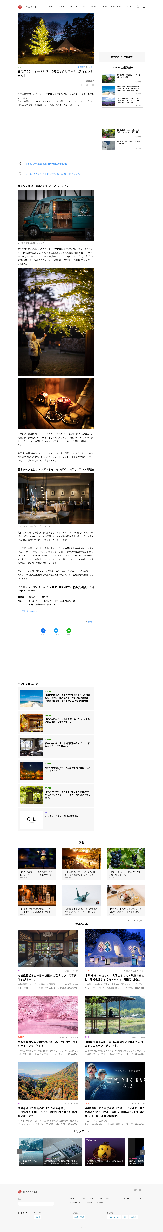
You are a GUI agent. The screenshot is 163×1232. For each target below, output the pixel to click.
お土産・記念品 (79, 1217)
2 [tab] (75, 1170)
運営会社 (100, 1202)
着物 (125, 1217)
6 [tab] (91, 1170)
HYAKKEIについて (76, 1202)
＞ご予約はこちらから (28, 611)
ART (85, 7)
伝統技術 (133, 1217)
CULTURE (74, 7)
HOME (51, 7)
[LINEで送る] (93, 85)
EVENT (104, 7)
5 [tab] (87, 1170)
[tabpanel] (81, 1152)
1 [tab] (72, 1170)
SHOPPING (116, 7)
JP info (129, 7)
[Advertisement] (56, 657)
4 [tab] (83, 1170)
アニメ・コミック (114, 1217)
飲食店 (38, 1217)
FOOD (94, 7)
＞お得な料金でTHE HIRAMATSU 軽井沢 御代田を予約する (52, 174)
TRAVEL (62, 7)
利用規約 (90, 1202)
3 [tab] (79, 1170)
